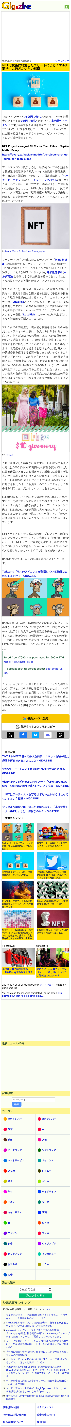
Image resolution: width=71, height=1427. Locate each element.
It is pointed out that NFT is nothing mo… (32, 994)
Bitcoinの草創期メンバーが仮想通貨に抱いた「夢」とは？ (52, 902)
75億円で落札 (32, 116)
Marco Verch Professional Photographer (25, 251)
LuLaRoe (18, 301)
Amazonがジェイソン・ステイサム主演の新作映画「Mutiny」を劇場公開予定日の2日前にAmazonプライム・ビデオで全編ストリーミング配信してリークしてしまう (38, 1333)
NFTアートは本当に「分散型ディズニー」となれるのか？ (52, 844)
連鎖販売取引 (55, 272)
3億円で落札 (28, 120)
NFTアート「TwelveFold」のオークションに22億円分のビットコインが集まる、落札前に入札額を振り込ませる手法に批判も (17, 934)
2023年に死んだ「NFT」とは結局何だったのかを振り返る (52, 931)
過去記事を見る (35, 1295)
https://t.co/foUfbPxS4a (18, 661)
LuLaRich (29, 314)
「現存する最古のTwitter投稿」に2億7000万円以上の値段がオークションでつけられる (52, 875)
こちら (47, 1309)
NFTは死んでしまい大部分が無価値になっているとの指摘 (17, 873)
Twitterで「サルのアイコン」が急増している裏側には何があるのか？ (17, 846)
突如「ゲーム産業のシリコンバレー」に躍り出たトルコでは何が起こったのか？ (51, 972)
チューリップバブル (45, 180)
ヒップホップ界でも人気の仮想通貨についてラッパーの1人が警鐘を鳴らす (17, 904)
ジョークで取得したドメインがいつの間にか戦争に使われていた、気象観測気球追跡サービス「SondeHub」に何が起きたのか (37, 1344)
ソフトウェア (62, 61)
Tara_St (9, 454)
